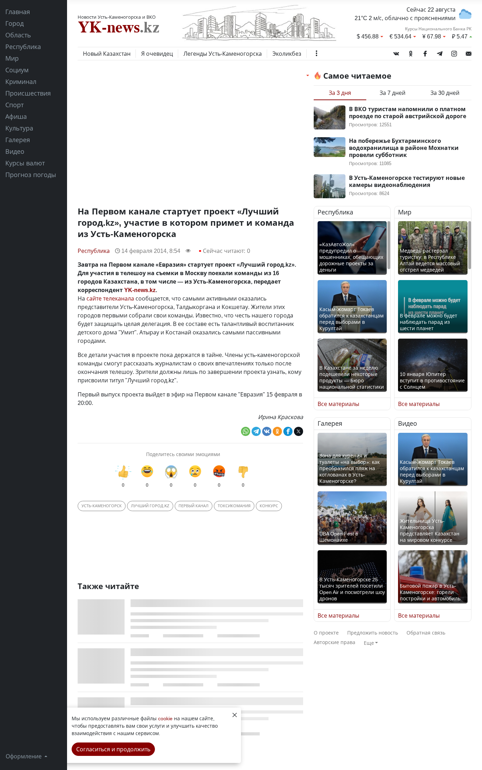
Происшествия (28, 93)
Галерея (17, 139)
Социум (17, 70)
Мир (12, 58)
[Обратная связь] (468, 52)
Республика (23, 46)
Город (14, 23)
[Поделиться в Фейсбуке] (288, 431)
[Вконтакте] (396, 52)
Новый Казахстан (107, 53)
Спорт (14, 105)
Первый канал (194, 505)
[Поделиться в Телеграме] (256, 431)
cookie (165, 718)
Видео (14, 151)
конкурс (269, 505)
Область (18, 35)
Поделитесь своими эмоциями (183, 454)
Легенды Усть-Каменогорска (222, 53)
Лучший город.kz (150, 505)
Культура (19, 128)
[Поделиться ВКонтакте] (266, 431)
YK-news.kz (140, 290)
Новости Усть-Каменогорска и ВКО (117, 17)
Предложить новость (372, 632)
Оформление (24, 756)
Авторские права (334, 642)
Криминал (20, 81)
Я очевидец (157, 53)
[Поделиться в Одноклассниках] (277, 431)
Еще (369, 642)
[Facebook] (425, 52)
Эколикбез (286, 53)
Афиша (16, 116)
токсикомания (234, 505)
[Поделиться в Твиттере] (298, 431)
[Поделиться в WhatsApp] (245, 431)
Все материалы (338, 404)
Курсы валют (25, 163)
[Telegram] (439, 52)
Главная (17, 11)
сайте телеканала (110, 298)
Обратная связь (425, 632)
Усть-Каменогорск (102, 505)
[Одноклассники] (411, 52)
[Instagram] (454, 52)
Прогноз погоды (30, 174)
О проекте (326, 632)
